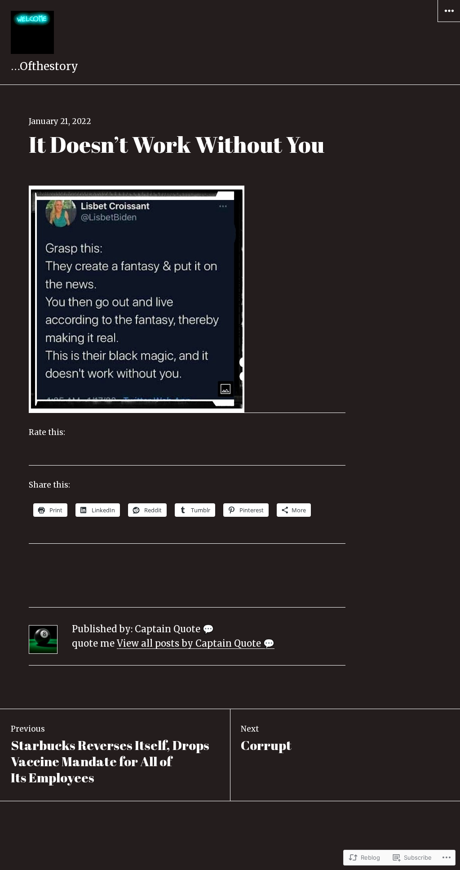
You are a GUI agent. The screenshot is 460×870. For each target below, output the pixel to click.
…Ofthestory (44, 66)
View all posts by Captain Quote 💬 (195, 643)
